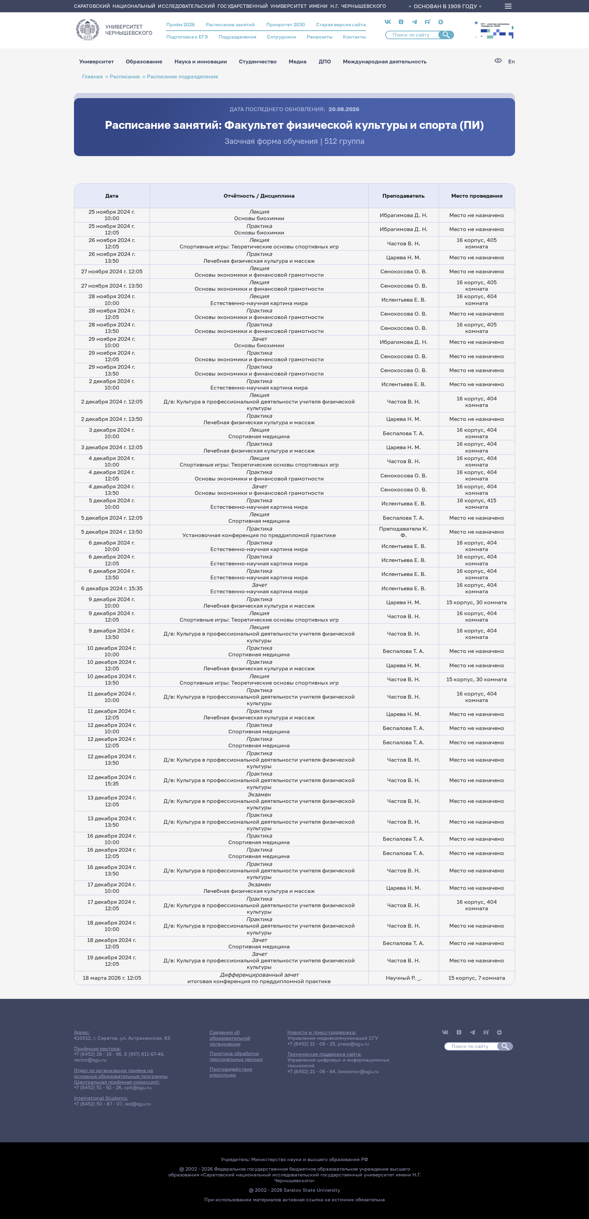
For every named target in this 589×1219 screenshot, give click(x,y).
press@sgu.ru (353, 1044)
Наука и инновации (201, 61)
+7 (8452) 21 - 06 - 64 (311, 1071)
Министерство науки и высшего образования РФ (309, 1159)
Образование (144, 61)
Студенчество (258, 61)
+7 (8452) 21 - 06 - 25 (311, 1044)
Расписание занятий (230, 24)
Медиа (297, 61)
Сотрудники (281, 37)
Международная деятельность (385, 61)
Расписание (125, 76)
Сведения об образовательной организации (230, 1038)
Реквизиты (319, 37)
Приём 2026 (180, 24)
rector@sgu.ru (90, 1060)
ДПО (325, 61)
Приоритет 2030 (285, 24)
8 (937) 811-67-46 (143, 1054)
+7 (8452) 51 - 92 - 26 (97, 1087)
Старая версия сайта (341, 24)
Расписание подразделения (182, 76)
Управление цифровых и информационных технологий (338, 1062)
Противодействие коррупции (231, 1072)
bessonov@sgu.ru (358, 1071)
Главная (92, 76)
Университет (96, 61)
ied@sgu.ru (138, 1104)
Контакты (354, 37)
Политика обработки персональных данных (236, 1056)
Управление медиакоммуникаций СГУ (332, 1038)
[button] (476, 22)
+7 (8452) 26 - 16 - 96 (97, 1054)
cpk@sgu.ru (137, 1087)
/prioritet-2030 (496, 30)
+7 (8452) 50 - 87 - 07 (98, 1104)
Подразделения (237, 37)
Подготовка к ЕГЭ (187, 37)
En (511, 61)
